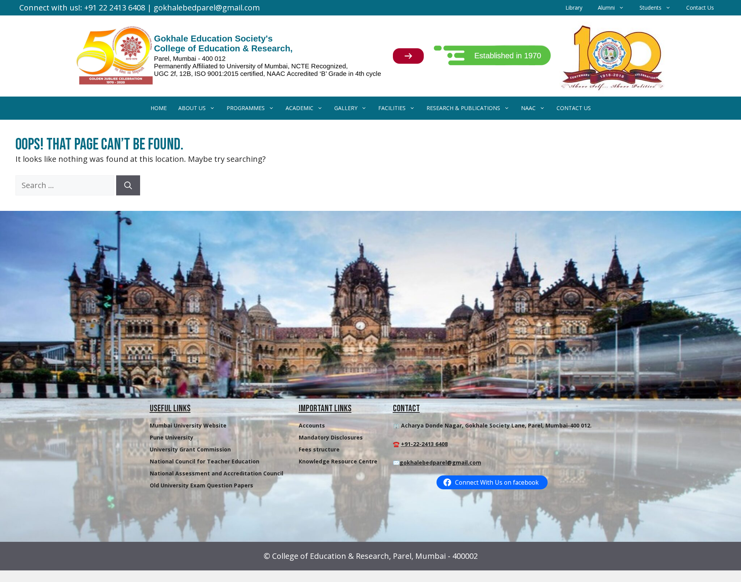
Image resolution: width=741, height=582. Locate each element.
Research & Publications (463, 108)
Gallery (345, 108)
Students (650, 7)
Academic (299, 108)
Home (159, 108)
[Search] (128, 185)
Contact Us (700, 7)
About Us (192, 108)
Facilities (392, 108)
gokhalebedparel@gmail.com (440, 462)
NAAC (528, 108)
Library (573, 7)
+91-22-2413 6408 (424, 444)
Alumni (606, 7)
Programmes (246, 108)
